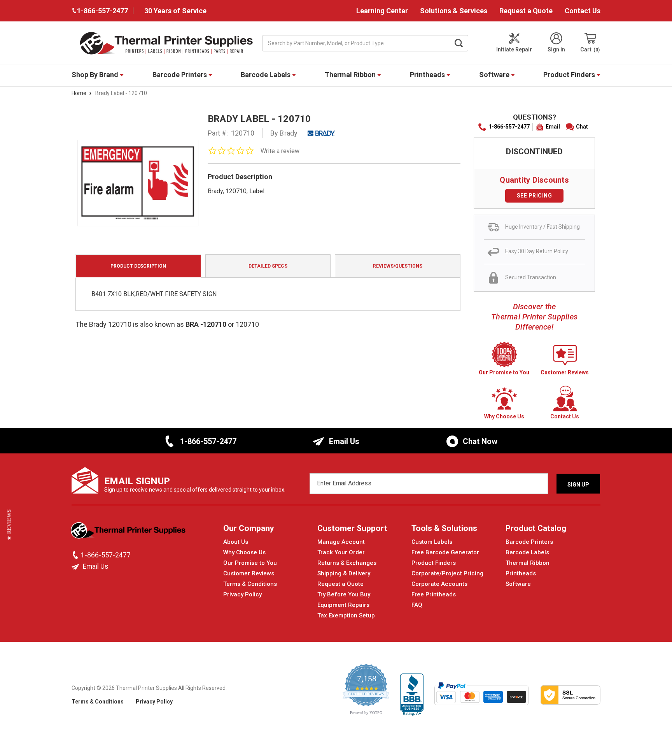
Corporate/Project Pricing (447, 573)
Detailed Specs (267, 266)
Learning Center (382, 11)
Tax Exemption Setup (346, 615)
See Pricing (534, 195)
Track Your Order (341, 552)
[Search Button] (459, 43)
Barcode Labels (266, 75)
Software (495, 75)
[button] (9, 525)
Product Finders (570, 75)
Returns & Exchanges (346, 562)
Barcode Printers (180, 75)
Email (553, 126)
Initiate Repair (514, 49)
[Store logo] (129, 532)
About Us (235, 541)
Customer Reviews (248, 573)
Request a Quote (526, 11)
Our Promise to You (250, 562)
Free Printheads (433, 594)
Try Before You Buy (343, 594)
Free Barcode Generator (445, 552)
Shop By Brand (96, 75)
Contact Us (582, 11)
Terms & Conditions (250, 583)
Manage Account (341, 541)
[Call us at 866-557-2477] (76, 555)
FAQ (416, 604)
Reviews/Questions (397, 266)
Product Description (138, 266)
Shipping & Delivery (343, 573)
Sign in (556, 49)
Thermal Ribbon (351, 75)
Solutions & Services (453, 11)
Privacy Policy (242, 594)
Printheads (428, 75)
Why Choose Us (244, 552)
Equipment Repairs (343, 604)
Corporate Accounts (439, 583)
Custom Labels (431, 541)
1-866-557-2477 (509, 126)
